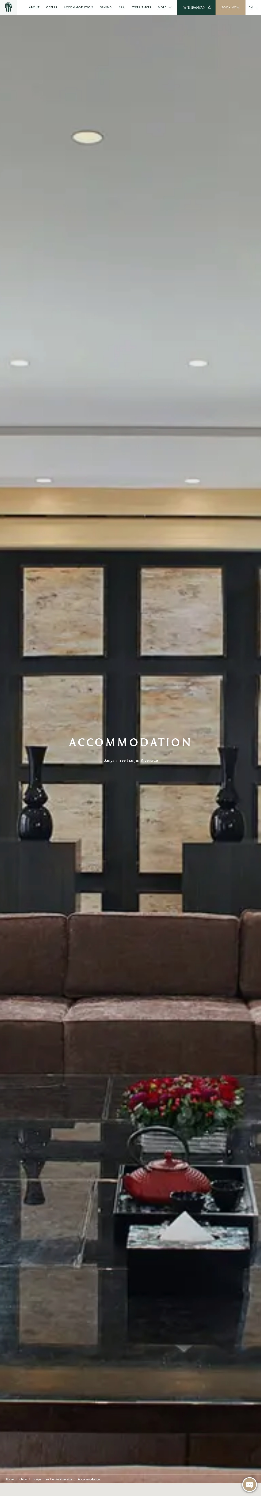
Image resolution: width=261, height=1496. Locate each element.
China (23, 1479)
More (162, 7)
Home (10, 1479)
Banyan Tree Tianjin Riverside (52, 1479)
